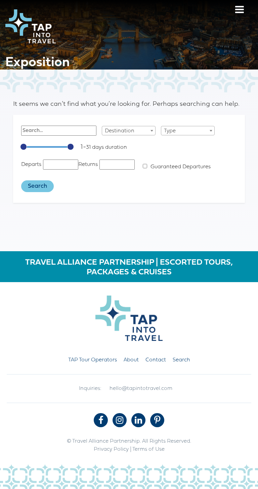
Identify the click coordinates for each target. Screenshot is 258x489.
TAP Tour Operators (92, 360)
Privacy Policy (111, 449)
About (131, 360)
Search (181, 360)
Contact (155, 360)
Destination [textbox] (119, 131)
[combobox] (129, 130)
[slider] (23, 146)
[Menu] (239, 10)
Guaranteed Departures (180, 167)
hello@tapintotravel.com (141, 388)
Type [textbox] (170, 131)
